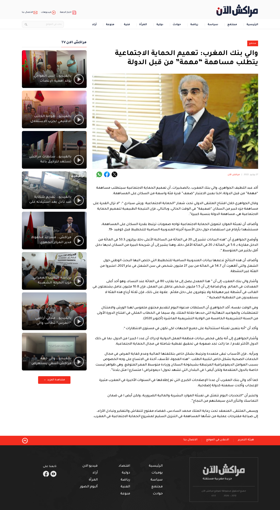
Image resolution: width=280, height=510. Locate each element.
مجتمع (232, 24)
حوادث (177, 24)
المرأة (143, 24)
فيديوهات (46, 12)
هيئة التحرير (246, 439)
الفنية (125, 487)
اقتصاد (124, 466)
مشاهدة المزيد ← (54, 379)
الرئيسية (252, 24)
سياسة (213, 24)
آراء (94, 24)
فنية (127, 24)
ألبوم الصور (89, 487)
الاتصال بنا (27, 12)
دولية (159, 24)
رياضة (194, 24)
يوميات (157, 473)
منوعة (110, 24)
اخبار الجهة (65, 12)
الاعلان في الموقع (217, 439)
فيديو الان (90, 466)
